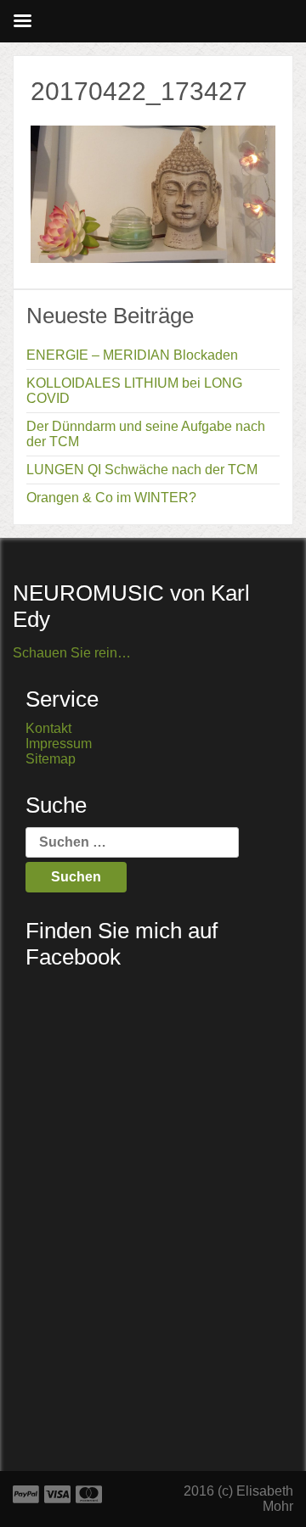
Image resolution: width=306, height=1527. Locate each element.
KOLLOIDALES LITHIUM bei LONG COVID (134, 391)
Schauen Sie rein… (72, 653)
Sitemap (51, 759)
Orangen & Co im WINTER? (111, 497)
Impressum (59, 743)
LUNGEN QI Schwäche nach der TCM (142, 469)
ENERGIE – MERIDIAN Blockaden (132, 355)
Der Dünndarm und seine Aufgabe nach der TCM (145, 434)
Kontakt (48, 728)
